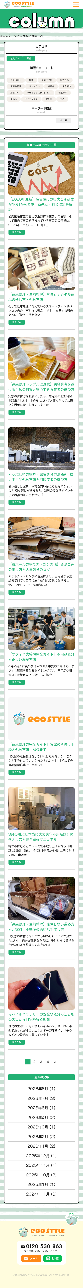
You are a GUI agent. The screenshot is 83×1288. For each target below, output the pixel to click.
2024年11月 (38, 1194)
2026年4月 (37, 1117)
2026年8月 (37, 1089)
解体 (29, 58)
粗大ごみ (14, 58)
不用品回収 (15, 86)
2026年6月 (37, 1108)
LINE (55, 1258)
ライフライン (31, 99)
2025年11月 (38, 1165)
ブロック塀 (47, 80)
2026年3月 (37, 1127)
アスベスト (15, 80)
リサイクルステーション (38, 93)
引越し (13, 99)
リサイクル (34, 86)
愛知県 (49, 99)
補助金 (51, 86)
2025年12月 (38, 1156)
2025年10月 (38, 1175)
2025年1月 (37, 1184)
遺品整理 (62, 93)
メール (34, 1258)
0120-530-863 (44, 1246)
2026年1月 (37, 1146)
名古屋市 (66, 86)
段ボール (14, 93)
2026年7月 (37, 1098)
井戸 (62, 99)
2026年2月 (37, 1137)
